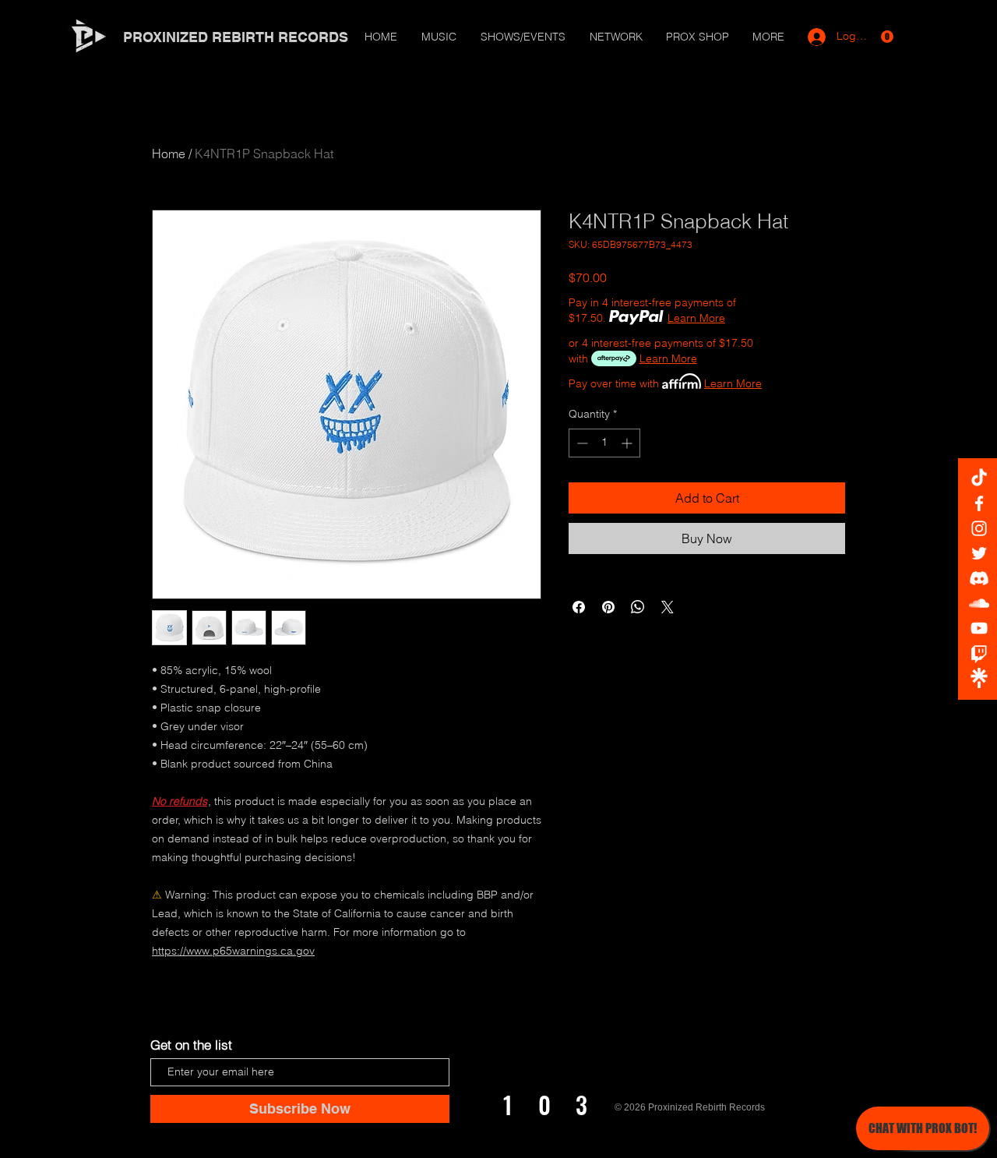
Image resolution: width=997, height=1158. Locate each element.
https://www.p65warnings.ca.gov (233, 951)
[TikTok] (979, 478)
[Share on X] (667, 607)
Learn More (696, 318)
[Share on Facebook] (578, 607)
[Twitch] (979, 653)
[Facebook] (979, 503)
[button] (887, 36)
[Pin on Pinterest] (608, 607)
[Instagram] (979, 528)
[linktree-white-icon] (979, 678)
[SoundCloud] (979, 603)
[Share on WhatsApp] (638, 607)
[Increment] (628, 443)
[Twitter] (979, 553)
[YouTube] (979, 628)
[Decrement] (580, 443)
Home (168, 153)
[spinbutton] (604, 443)
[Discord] (979, 578)
